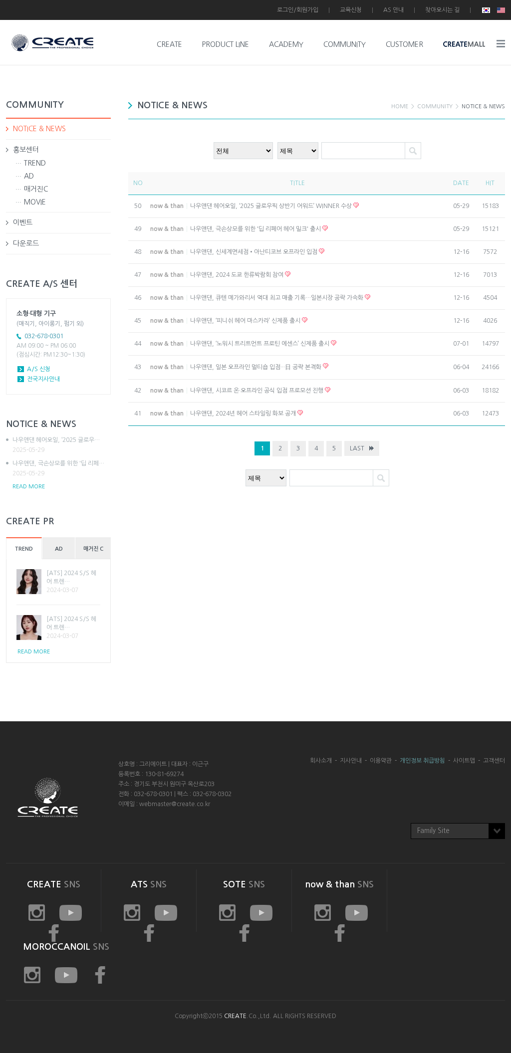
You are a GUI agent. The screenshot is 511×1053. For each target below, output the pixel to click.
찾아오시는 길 (442, 10)
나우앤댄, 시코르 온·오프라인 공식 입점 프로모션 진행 (257, 391)
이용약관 (381, 761)
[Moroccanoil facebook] (100, 975)
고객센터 (494, 761)
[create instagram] (36, 913)
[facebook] (244, 933)
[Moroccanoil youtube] (66, 975)
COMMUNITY (344, 44)
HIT (490, 183)
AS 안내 (393, 10)
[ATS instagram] (132, 913)
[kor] (486, 10)
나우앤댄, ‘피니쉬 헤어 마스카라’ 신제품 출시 (246, 321)
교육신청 (351, 10)
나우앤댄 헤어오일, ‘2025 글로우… (56, 445)
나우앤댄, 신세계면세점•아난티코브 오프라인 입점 (254, 252)
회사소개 (321, 761)
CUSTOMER (404, 44)
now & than (167, 206)
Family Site (433, 831)
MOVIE (35, 202)
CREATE (169, 44)
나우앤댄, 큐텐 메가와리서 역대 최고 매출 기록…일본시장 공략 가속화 (277, 298)
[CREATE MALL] (464, 44)
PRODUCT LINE (225, 44)
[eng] (500, 10)
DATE (461, 183)
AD (29, 176)
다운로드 (26, 243)
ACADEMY (286, 44)
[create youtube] (70, 913)
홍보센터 (26, 149)
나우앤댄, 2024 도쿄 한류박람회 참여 (237, 275)
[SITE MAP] (501, 43)
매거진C (36, 189)
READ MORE (28, 486)
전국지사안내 (43, 379)
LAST (357, 448)
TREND (35, 163)
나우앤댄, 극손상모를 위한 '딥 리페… (58, 468)
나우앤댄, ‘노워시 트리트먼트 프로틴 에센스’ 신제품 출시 (260, 344)
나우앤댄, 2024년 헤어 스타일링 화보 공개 (243, 414)
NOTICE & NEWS (39, 128)
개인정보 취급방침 (422, 761)
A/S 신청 (38, 369)
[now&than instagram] (227, 913)
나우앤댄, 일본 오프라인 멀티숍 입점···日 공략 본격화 (256, 367)
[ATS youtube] (166, 913)
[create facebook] (149, 933)
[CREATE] (52, 36)
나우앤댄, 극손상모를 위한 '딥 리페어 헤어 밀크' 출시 (256, 229)
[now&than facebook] (339, 933)
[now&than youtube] (261, 913)
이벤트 (22, 222)
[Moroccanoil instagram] (32, 975)
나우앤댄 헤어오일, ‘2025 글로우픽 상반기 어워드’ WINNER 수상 (271, 206)
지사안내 (351, 761)
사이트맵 (464, 761)
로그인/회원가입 (297, 10)
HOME (399, 106)
